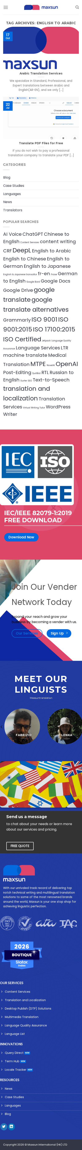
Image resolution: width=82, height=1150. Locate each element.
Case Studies (13, 185)
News (7, 201)
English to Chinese (24, 259)
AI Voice (12, 234)
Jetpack (46, 340)
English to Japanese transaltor (20, 274)
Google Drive (18, 290)
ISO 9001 (44, 319)
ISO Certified (22, 339)
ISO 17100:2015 (54, 329)
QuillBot (36, 373)
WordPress (58, 407)
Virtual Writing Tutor (34, 407)
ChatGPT (32, 234)
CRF (7, 251)
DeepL (22, 250)
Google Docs (55, 281)
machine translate (25, 355)
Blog (6, 177)
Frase (54, 274)
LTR (64, 348)
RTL (45, 372)
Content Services (29, 242)
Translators (12, 210)
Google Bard (33, 281)
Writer (10, 414)
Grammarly (17, 320)
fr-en (44, 273)
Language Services (38, 348)
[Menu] (5, 7)
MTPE (38, 364)
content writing (58, 241)
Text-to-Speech (51, 380)
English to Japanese (47, 266)
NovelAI (51, 365)
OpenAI (67, 364)
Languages (12, 193)
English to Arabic (51, 251)
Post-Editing (17, 372)
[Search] (77, 7)
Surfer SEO (26, 380)
